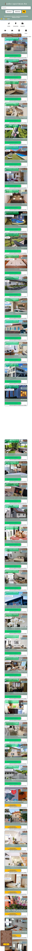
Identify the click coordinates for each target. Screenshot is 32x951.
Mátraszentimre (9, 389)
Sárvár (6, 107)
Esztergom (8, 552)
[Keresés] (24, 11)
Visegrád (7, 639)
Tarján (6, 281)
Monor (7, 726)
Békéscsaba (8, 194)
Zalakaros (7, 487)
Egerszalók (8, 617)
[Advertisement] (16, 423)
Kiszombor (7, 922)
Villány (6, 444)
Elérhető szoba (12, 55)
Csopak (7, 813)
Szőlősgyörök (8, 596)
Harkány (7, 900)
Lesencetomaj (8, 128)
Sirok (6, 683)
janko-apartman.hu (16, 4)
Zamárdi (7, 150)
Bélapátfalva (8, 324)
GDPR (10, 942)
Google (4, 933)
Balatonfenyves (9, 215)
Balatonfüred (8, 63)
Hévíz (6, 531)
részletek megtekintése (12, 805)
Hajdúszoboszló (9, 259)
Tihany (7, 465)
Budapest (7, 85)
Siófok (6, 302)
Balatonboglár (8, 770)
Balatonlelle (8, 42)
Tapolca (7, 237)
